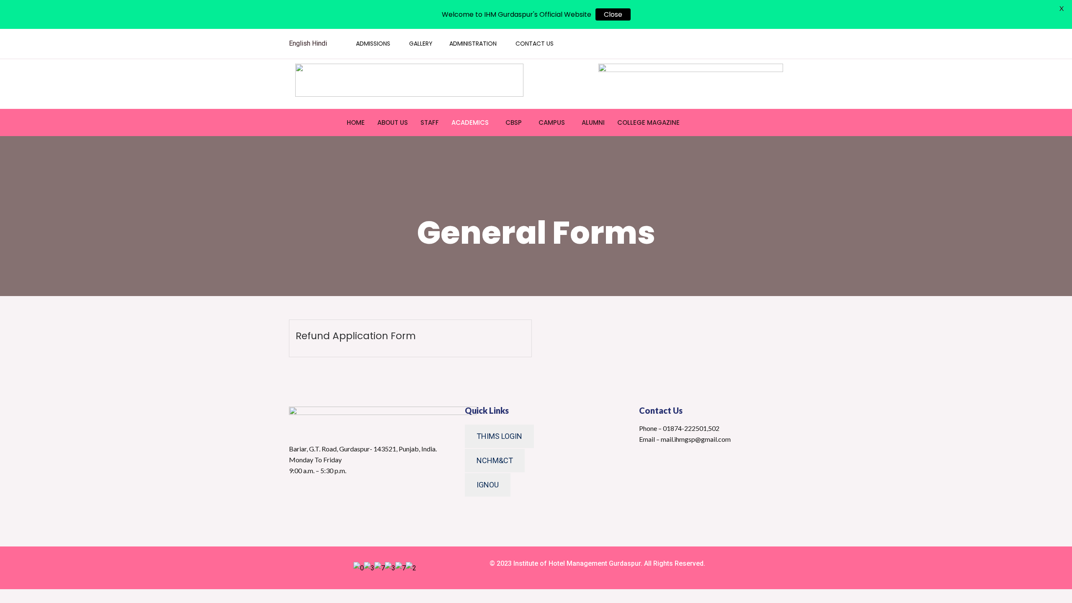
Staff (429, 122)
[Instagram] (754, 43)
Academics (470, 122)
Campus (552, 122)
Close (613, 14)
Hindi (319, 43)
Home (356, 122)
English (299, 43)
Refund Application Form (356, 336)
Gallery (421, 43)
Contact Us (534, 43)
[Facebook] (722, 43)
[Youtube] (738, 43)
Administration (473, 43)
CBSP (513, 122)
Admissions (373, 43)
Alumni (593, 122)
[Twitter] (705, 43)
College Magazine (648, 122)
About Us (392, 122)
